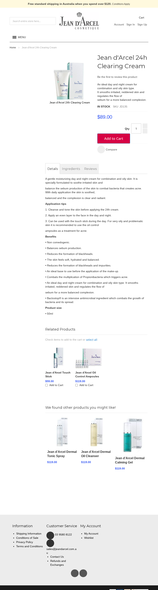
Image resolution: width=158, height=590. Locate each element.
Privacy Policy (24, 542)
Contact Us (57, 556)
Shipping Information (28, 533)
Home (13, 47)
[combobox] (33, 21)
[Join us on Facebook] (75, 572)
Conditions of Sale (27, 537)
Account (119, 24)
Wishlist (88, 537)
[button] (107, 149)
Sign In (130, 24)
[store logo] (79, 21)
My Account (91, 533)
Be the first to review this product (117, 76)
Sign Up (142, 24)
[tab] (52, 169)
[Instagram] (83, 572)
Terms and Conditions (29, 546)
